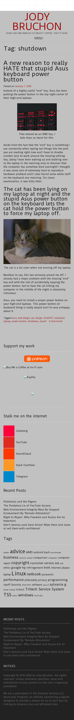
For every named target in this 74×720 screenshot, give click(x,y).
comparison (40, 557)
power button (19, 321)
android (38, 552)
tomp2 (12, 589)
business (10, 557)
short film (26, 585)
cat (32, 318)
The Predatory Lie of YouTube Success (27, 505)
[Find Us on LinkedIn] (41, 3)
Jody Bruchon (37, 21)
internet (56, 567)
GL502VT (48, 318)
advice (17, 551)
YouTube (38, 595)
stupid (42, 321)
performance (13, 580)
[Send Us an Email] (33, 3)
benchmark (55, 552)
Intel (47, 567)
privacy (42, 580)
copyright (20, 562)
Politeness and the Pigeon (19, 501)
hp (24, 567)
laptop (6, 321)
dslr (62, 563)
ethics (6, 567)
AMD (29, 552)
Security (16, 584)
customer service (42, 563)
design (38, 318)
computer (52, 558)
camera (22, 558)
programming (58, 580)
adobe (6, 552)
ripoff (6, 584)
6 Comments (55, 321)
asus (14, 318)
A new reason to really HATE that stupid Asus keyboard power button (35, 71)
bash (47, 552)
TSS (7, 594)
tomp (5, 589)
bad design (23, 318)
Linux (19, 573)
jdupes (66, 567)
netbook (34, 574)
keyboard (59, 318)
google (16, 567)
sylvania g (58, 584)
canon (30, 558)
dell (57, 563)
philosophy (31, 580)
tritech (20, 589)
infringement (35, 567)
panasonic (48, 574)
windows (25, 595)
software (37, 584)
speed (46, 585)
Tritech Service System (44, 589)
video (14, 595)
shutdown (33, 321)
